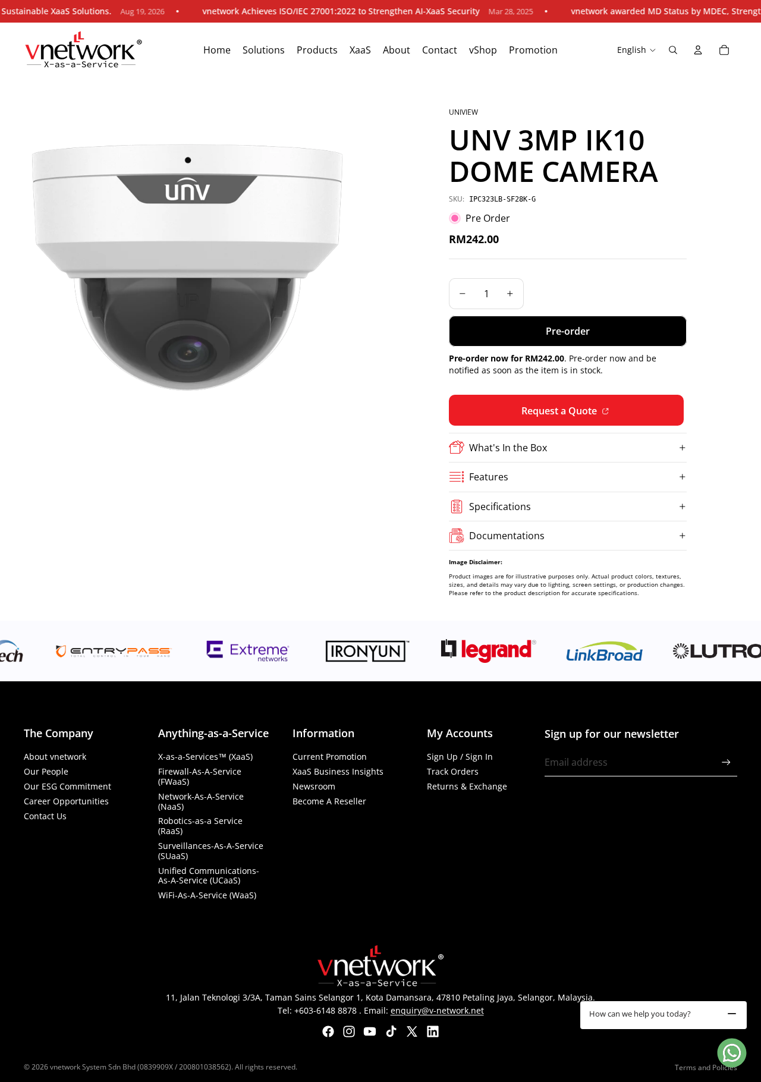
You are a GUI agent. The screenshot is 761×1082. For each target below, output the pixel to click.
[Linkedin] (433, 1031)
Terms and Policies (706, 1067)
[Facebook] (328, 1031)
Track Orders (453, 771)
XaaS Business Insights (338, 771)
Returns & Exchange (467, 786)
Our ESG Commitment (67, 786)
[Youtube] (370, 1031)
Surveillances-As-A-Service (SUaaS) (210, 850)
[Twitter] (412, 1031)
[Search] (673, 50)
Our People (46, 771)
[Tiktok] (391, 1031)
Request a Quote (560, 410)
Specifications (500, 506)
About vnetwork (55, 756)
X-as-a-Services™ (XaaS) (205, 756)
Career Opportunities (66, 801)
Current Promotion (330, 756)
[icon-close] (732, 1013)
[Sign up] (726, 762)
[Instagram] (349, 1031)
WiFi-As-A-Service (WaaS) (207, 895)
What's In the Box (508, 447)
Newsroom (314, 786)
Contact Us (45, 816)
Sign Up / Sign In (460, 756)
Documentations (507, 535)
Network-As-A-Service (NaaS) (201, 801)
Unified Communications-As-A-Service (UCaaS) (208, 875)
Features (488, 476)
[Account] (698, 50)
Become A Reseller (329, 801)
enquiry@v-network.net (437, 1010)
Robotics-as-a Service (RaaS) (200, 825)
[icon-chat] (732, 1053)
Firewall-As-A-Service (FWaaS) (199, 776)
